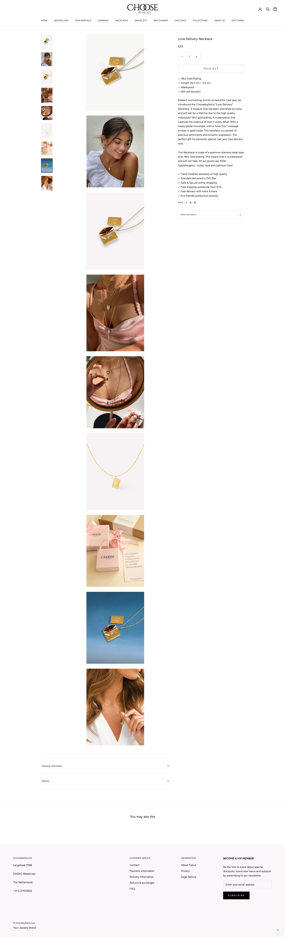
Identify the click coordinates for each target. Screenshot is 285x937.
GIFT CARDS (238, 20)
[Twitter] (190, 203)
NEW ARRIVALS (83, 20)
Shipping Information (52, 766)
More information (188, 214)
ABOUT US (219, 20)
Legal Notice (188, 876)
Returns (45, 781)
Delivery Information (142, 876)
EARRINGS (103, 20)
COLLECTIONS (200, 20)
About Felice (188, 865)
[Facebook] (186, 203)
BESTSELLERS (61, 20)
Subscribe (236, 895)
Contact (134, 865)
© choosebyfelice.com (24, 923)
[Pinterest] (195, 203)
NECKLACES (121, 20)
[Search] (267, 9)
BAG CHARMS (161, 20)
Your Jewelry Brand (24, 927)
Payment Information (142, 871)
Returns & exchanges (142, 882)
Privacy (185, 871)
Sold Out (210, 68)
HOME (44, 20)
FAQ (132, 888)
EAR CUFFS (180, 20)
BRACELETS (141, 20)
